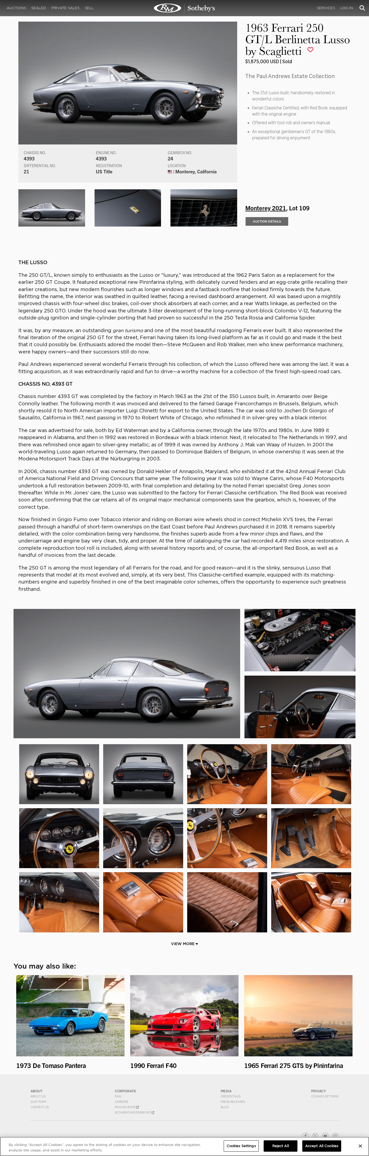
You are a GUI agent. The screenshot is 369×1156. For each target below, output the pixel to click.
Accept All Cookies (321, 1146)
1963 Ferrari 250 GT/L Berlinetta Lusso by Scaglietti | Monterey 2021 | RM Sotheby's (184, 8)
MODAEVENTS (125, 1107)
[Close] (360, 1146)
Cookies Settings (324, 1096)
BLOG (225, 1107)
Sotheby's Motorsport (133, 1112)
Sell (89, 8)
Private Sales (65, 8)
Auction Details (267, 221)
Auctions (16, 8)
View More (183, 944)
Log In (346, 8)
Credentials (230, 1096)
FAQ (118, 1096)
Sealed (38, 8)
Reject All (280, 1146)
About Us (38, 1096)
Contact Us (40, 1107)
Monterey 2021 (265, 207)
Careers (121, 1101)
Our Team (38, 1101)
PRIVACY (318, 1091)
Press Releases (233, 1101)
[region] (184, 1146)
